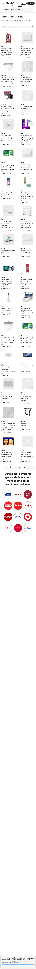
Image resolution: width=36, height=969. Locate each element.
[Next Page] (33, 467)
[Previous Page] (6, 467)
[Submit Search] (32, 9)
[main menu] (3, 3)
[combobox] (16, 10)
